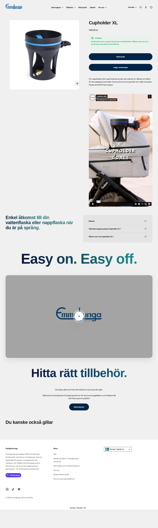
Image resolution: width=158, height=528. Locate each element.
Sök (54, 454)
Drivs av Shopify (27, 498)
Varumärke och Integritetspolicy (66, 466)
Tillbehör (69, 7)
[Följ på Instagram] (7, 489)
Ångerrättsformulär (61, 474)
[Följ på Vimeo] (18, 489)
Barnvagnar (56, 7)
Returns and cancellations (64, 479)
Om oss (101, 7)
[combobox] (118, 449)
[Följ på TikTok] (13, 489)
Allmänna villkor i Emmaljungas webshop (65, 460)
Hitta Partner (79, 407)
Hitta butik (82, 7)
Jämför (93, 7)
